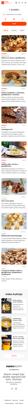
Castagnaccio (7, 129)
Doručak (4, 199)
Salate (3, 268)
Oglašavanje (7, 400)
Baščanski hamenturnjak (11, 236)
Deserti (3, 162)
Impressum (15, 400)
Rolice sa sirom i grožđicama (13, 58)
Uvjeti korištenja (9, 403)
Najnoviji (14, 30)
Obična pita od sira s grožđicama (9, 165)
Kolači (3, 90)
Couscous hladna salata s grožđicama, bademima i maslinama (11, 272)
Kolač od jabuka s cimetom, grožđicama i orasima (12, 94)
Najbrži (22, 30)
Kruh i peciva (5, 56)
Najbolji (6, 30)
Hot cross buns (7, 201)
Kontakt (21, 400)
